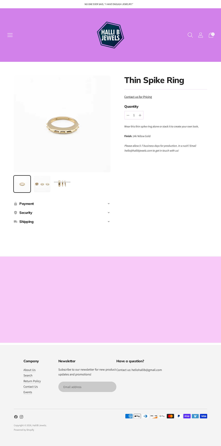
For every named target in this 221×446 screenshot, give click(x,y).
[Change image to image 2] (42, 184)
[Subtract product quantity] (140, 115)
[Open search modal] (190, 35)
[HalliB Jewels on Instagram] (21, 417)
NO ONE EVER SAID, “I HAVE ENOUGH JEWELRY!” (109, 4)
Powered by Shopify (24, 429)
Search (27, 375)
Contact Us (30, 387)
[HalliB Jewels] (110, 35)
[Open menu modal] (10, 35)
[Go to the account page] (200, 35)
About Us (29, 370)
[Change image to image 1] (22, 184)
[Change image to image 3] (62, 184)
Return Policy (32, 381)
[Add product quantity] (127, 115)
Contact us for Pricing (138, 97)
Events (27, 392)
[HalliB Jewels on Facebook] (16, 417)
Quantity (131, 106)
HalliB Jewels (39, 425)
